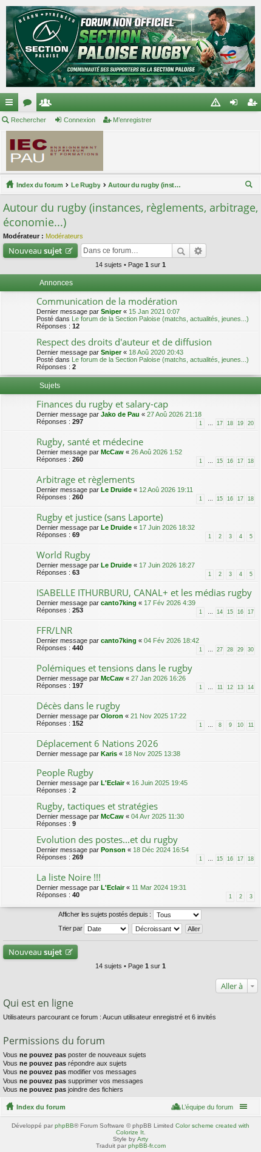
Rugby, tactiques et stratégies (97, 806)
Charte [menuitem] (218, 104)
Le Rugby (86, 185)
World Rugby (63, 555)
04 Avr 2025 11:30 (157, 816)
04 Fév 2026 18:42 (171, 640)
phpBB (64, 1125)
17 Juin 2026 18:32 (167, 527)
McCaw (112, 452)
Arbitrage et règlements (85, 479)
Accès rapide (11, 104)
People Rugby (64, 773)
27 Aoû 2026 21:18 (174, 414)
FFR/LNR (54, 630)
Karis (109, 753)
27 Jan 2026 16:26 (158, 678)
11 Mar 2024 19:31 (159, 887)
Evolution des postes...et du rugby (107, 839)
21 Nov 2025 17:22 (158, 716)
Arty (142, 1139)
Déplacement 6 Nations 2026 (97, 743)
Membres (48, 104)
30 (251, 650)
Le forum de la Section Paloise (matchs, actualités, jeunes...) (160, 318)
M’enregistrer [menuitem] (254, 104)
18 (230, 423)
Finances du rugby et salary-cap (102, 404)
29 (240, 650)
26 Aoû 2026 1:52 (156, 452)
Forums (29, 104)
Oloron (112, 716)
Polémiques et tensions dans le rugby (114, 668)
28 (230, 650)
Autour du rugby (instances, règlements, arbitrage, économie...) (144, 185)
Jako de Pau (120, 414)
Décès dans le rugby (78, 706)
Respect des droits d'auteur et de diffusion (124, 342)
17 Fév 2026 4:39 (169, 602)
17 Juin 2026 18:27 (167, 565)
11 (220, 687)
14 (220, 612)
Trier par (71, 928)
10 (240, 725)
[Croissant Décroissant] (157, 928)
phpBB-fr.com (147, 1145)
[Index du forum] (130, 46)
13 (240, 687)
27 (220, 650)
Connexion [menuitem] (236, 104)
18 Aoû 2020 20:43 (156, 352)
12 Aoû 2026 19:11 (166, 489)
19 (240, 423)
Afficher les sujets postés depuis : (105, 914)
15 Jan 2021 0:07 (154, 311)
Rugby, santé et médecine (89, 442)
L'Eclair (112, 782)
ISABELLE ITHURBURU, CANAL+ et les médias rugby (144, 593)
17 (220, 423)
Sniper (111, 311)
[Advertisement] (187, 152)
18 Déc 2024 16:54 (161, 849)
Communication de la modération (106, 301)
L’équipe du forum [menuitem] (207, 1107)
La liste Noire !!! (68, 877)
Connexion (79, 119)
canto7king (119, 602)
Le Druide (116, 489)
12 (230, 687)
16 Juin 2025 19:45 (160, 782)
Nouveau (35, 250)
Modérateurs (64, 236)
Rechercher (28, 119)
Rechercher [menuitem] (250, 186)
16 (230, 461)
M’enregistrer (132, 119)
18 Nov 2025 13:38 (152, 753)
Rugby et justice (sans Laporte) (99, 517)
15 (220, 461)
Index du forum (39, 185)
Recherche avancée (198, 250)
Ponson (113, 849)
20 (251, 423)
